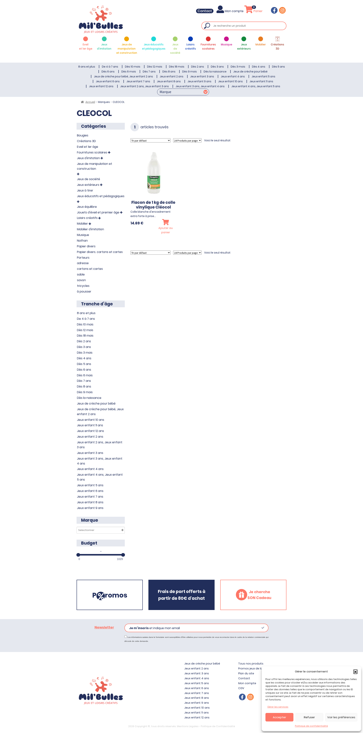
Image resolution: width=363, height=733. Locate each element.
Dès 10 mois (132, 66)
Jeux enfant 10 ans (230, 81)
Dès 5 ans (278, 66)
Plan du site (246, 673)
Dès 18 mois (176, 66)
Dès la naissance (215, 71)
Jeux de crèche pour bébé (250, 71)
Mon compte (234, 11)
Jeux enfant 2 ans (171, 76)
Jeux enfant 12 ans (101, 86)
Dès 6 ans (108, 71)
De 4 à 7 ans (110, 66)
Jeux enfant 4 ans (233, 76)
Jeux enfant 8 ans (169, 81)
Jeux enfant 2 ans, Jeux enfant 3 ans (144, 86)
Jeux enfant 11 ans (261, 81)
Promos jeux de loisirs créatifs (258, 668)
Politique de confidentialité (311, 726)
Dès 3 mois (238, 66)
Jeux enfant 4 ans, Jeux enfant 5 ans (255, 86)
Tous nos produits (250, 663)
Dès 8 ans (168, 71)
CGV (241, 688)
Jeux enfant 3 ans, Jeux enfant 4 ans (200, 86)
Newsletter (104, 627)
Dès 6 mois (128, 71)
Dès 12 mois (154, 66)
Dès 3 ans (217, 66)
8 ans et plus (86, 66)
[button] (355, 671)
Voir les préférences (341, 717)
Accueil (90, 102)
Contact (205, 11)
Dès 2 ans (197, 66)
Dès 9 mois (189, 71)
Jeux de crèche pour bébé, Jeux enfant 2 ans (123, 76)
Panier (258, 11)
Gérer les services (277, 706)
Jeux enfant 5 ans (263, 76)
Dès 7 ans (149, 71)
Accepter (279, 717)
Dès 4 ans (258, 66)
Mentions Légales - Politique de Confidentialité (206, 726)
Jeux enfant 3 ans (202, 76)
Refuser (309, 717)
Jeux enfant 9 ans (199, 81)
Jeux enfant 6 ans (108, 81)
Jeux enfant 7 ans (138, 81)
